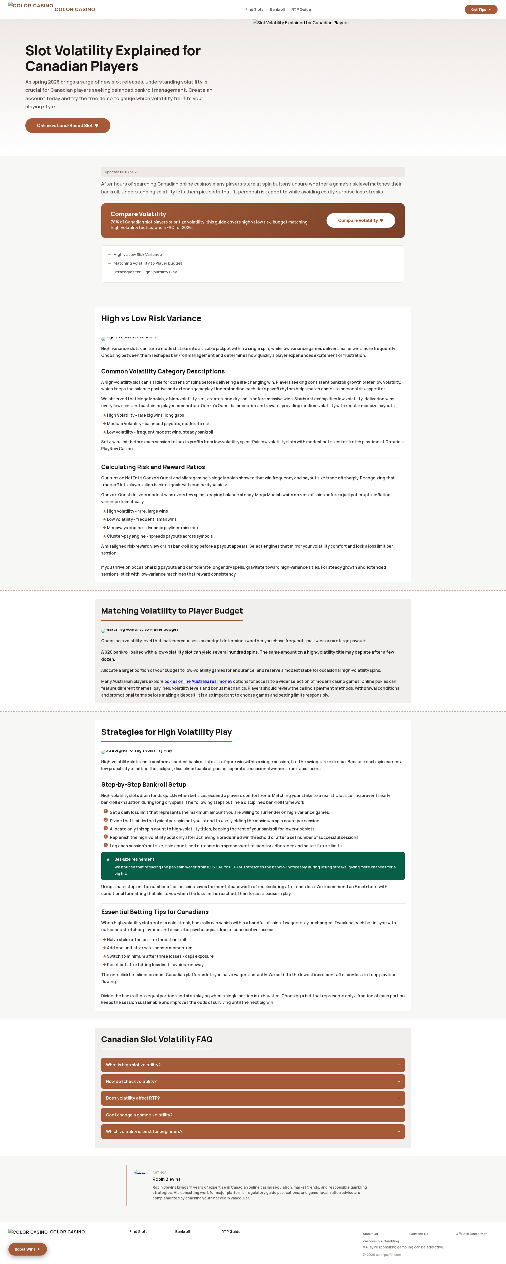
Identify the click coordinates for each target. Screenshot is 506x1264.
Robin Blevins (167, 1179)
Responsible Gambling (381, 1241)
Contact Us (418, 1233)
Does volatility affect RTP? (133, 1098)
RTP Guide (301, 9)
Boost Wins (25, 1249)
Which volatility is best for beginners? (144, 1131)
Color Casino (67, 1232)
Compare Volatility (358, 220)
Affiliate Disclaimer (471, 1233)
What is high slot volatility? (133, 1065)
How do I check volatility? (131, 1081)
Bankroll (277, 9)
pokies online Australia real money (198, 681)
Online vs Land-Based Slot (65, 125)
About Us (370, 1233)
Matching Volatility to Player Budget (148, 263)
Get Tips (478, 9)
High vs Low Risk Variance (138, 254)
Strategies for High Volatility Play (145, 271)
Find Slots (254, 9)
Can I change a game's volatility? (139, 1115)
